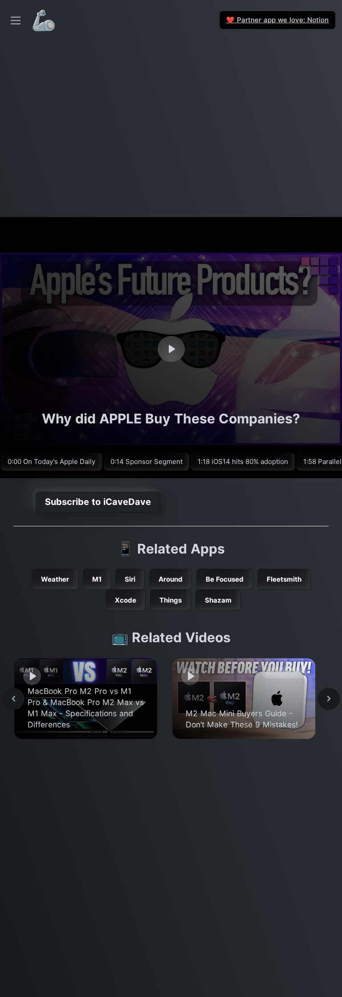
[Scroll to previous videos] (13, 699)
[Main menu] (15, 20)
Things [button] (170, 600)
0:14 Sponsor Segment (146, 461)
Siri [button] (130, 579)
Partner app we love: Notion (277, 20)
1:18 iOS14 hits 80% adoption (243, 461)
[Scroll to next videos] (329, 699)
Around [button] (171, 579)
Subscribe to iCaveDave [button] (98, 501)
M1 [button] (97, 579)
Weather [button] (55, 579)
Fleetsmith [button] (284, 579)
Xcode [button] (125, 600)
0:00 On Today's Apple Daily (51, 461)
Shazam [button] (218, 600)
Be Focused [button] (225, 579)
